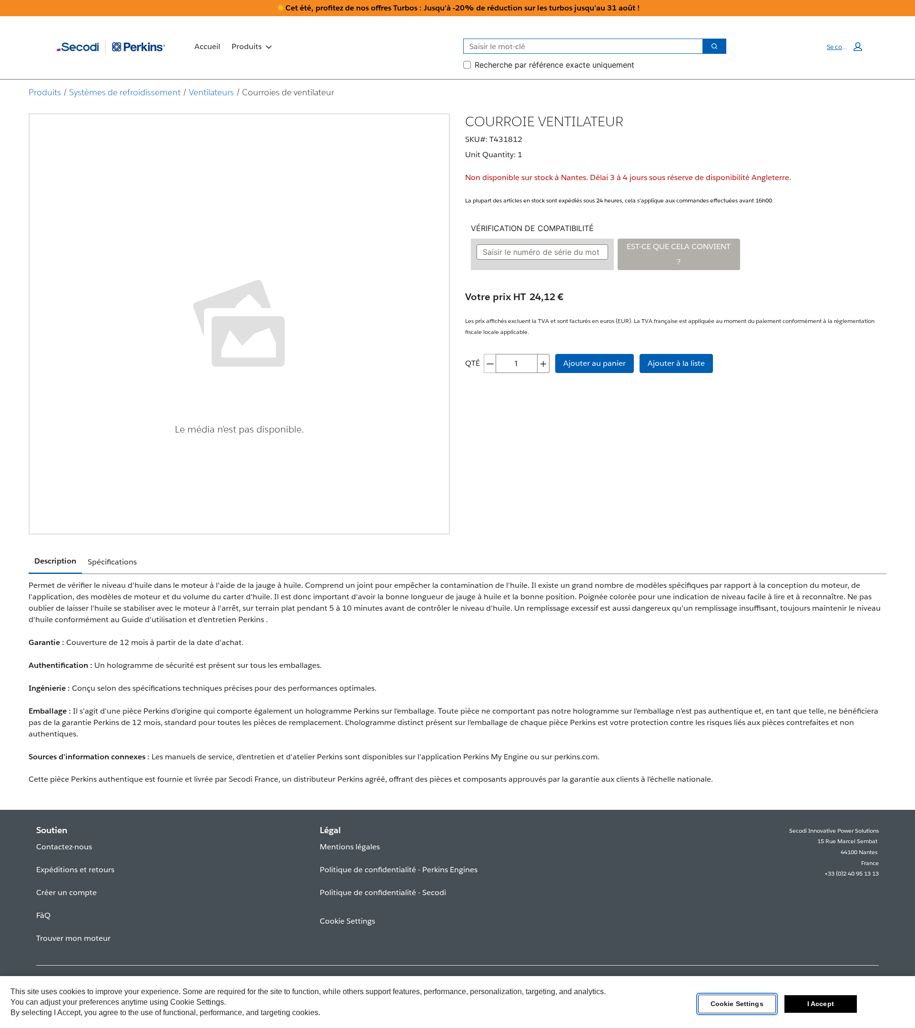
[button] (844, 46)
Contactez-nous (64, 847)
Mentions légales (350, 847)
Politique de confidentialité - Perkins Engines (399, 870)
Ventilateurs (211, 92)
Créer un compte (66, 892)
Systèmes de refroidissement (125, 92)
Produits (247, 46)
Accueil (207, 46)
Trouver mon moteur (73, 938)
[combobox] (579, 46)
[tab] (55, 562)
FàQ (43, 915)
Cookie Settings (737, 1004)
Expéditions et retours (75, 870)
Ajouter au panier (594, 363)
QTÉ (472, 363)
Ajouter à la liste (676, 363)
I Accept (820, 1004)
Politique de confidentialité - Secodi (383, 892)
